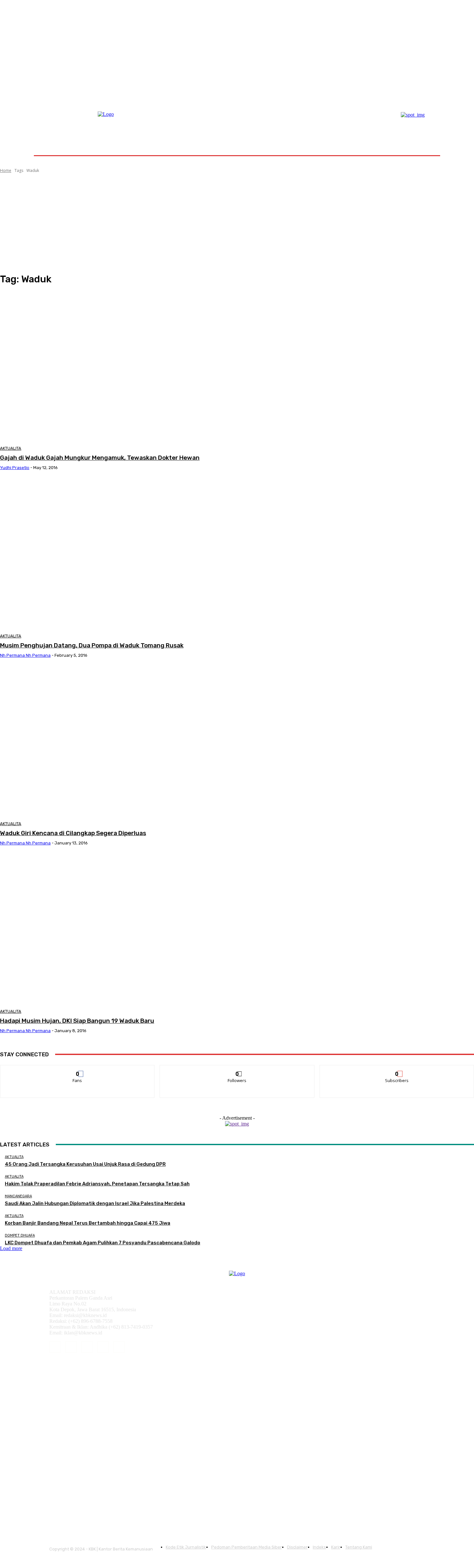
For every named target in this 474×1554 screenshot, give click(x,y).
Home (5, 170)
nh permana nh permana (25, 655)
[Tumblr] (103, 1347)
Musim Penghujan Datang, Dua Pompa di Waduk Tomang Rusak (91, 645)
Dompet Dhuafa (20, 1235)
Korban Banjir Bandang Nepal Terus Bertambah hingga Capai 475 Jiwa (87, 1223)
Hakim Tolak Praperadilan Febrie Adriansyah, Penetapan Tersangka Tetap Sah (97, 1184)
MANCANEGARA (18, 1196)
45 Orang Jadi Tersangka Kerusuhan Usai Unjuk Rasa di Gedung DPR (85, 1164)
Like (77, 1070)
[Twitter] (119, 1347)
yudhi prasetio (14, 467)
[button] (424, 139)
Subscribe (397, 1070)
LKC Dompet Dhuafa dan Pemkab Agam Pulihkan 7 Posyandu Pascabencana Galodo (102, 1243)
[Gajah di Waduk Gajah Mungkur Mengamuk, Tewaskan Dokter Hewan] (120, 367)
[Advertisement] (237, 223)
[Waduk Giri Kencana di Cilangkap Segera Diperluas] (120, 742)
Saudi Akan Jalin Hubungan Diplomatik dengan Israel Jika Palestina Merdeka (95, 1203)
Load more (11, 1248)
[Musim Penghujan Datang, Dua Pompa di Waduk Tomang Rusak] (120, 554)
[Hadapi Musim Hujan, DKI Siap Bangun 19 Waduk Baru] (120, 930)
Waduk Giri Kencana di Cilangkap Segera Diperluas (73, 833)
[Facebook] (55, 1347)
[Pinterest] (87, 1347)
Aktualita (10, 448)
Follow (237, 1070)
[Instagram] (71, 1347)
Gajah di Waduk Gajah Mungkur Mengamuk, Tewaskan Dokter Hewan (100, 457)
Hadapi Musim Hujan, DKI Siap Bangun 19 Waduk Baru (77, 1020)
